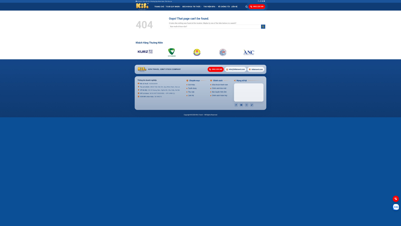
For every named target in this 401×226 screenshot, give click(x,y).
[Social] (236, 105)
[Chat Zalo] (396, 207)
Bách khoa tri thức (191, 7)
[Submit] (263, 27)
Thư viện (191, 92)
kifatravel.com (257, 69)
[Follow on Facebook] (258, 1)
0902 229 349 (217, 69)
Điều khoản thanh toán (220, 85)
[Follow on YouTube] (264, 1)
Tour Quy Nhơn (173, 7)
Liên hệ (234, 7)
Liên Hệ (191, 96)
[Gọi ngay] (396, 199)
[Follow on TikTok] (260, 1)
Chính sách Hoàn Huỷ (219, 96)
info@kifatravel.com (237, 69)
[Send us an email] (262, 1)
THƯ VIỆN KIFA (209, 7)
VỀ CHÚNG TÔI (224, 7)
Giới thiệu (191, 85)
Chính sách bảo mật (219, 88)
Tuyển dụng (192, 88)
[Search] (246, 6)
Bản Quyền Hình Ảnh (219, 92)
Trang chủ (159, 7)
